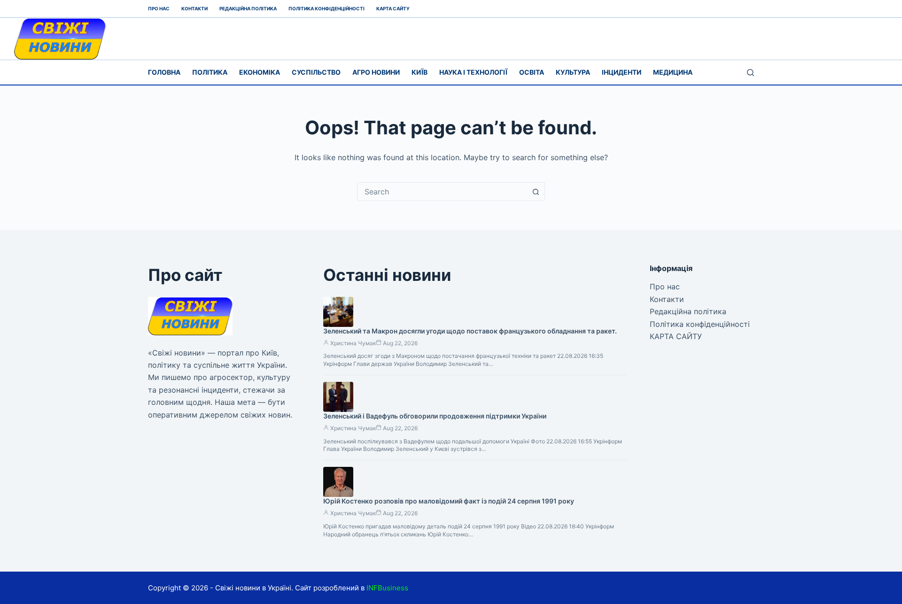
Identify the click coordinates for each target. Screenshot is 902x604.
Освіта (531, 72)
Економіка (259, 72)
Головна (164, 72)
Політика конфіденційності (326, 8)
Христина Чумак (353, 343)
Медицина (672, 72)
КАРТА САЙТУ (393, 8)
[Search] (750, 72)
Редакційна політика (248, 8)
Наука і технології (473, 72)
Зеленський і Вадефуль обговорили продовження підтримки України (434, 416)
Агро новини (376, 72)
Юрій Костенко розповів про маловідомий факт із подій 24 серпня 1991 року (448, 501)
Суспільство (316, 72)
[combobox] (442, 191)
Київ (420, 72)
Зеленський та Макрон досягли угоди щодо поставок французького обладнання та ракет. (470, 331)
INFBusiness (387, 587)
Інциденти (621, 72)
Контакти (194, 8)
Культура (573, 72)
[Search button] (535, 192)
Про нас (159, 8)
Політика (209, 72)
